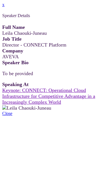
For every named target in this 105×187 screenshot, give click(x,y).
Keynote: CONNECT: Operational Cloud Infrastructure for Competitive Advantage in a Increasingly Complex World (48, 96)
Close (7, 113)
